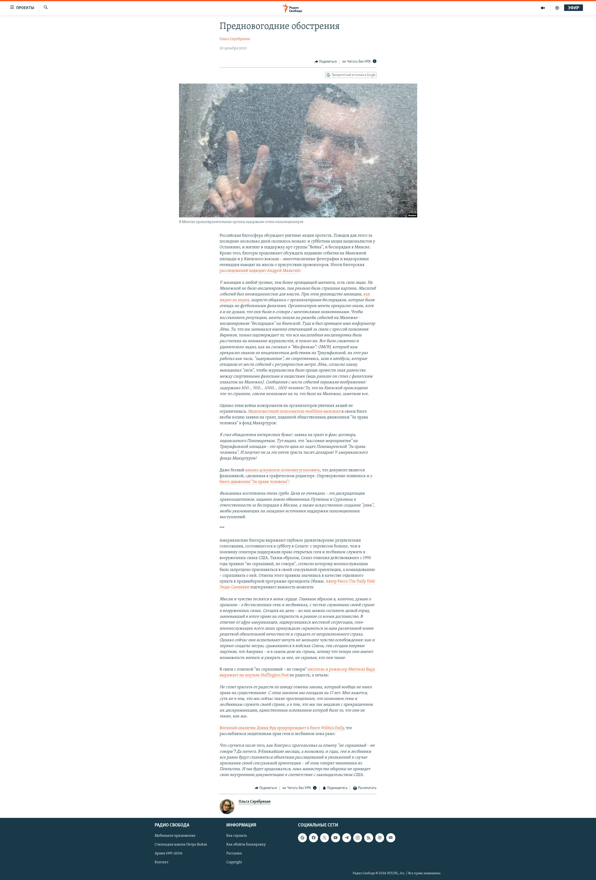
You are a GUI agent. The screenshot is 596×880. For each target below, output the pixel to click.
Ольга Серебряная (235, 39)
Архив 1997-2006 (168, 853)
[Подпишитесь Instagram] (357, 837)
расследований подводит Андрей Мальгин (260, 271)
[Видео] (543, 7)
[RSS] (368, 837)
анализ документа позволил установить (282, 470)
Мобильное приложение (175, 836)
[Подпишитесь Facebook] (313, 837)
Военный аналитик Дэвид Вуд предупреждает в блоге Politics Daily (282, 728)
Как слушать (236, 836)
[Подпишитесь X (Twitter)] (324, 837)
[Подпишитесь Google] (302, 837)
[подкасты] (557, 7)
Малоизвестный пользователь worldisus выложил (294, 412)
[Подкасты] (379, 837)
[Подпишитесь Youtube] (335, 837)
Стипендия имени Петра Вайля (181, 844)
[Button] (326, 62)
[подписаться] (390, 837)
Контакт (161, 862)
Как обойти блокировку (246, 844)
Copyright (234, 862)
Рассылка (234, 853)
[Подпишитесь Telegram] (346, 837)
